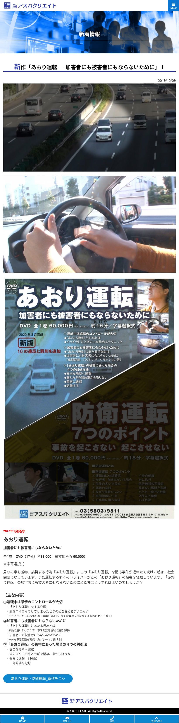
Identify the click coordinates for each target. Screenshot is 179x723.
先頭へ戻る (156, 721)
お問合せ (67, 721)
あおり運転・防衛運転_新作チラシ (38, 679)
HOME (22, 721)
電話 (112, 721)
